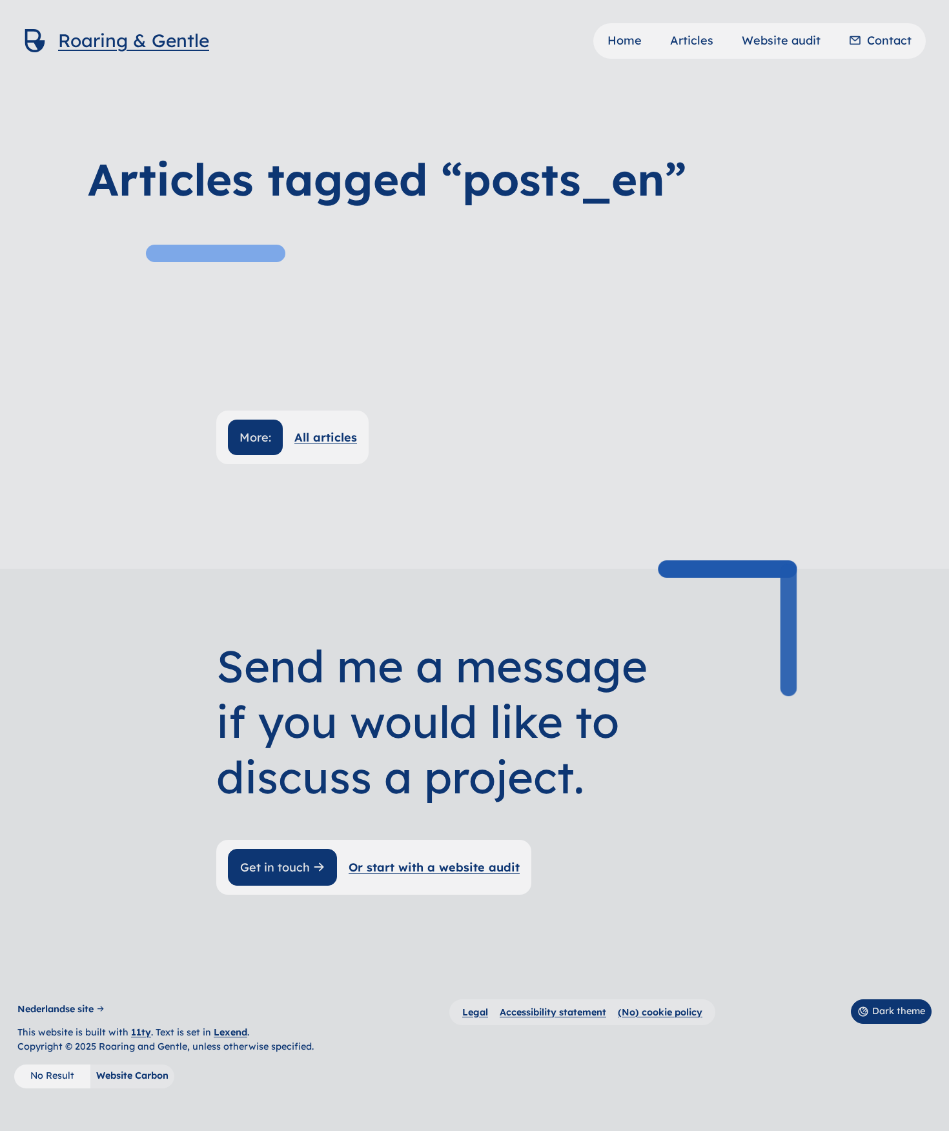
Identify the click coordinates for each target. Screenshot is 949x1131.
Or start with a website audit (434, 867)
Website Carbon (132, 1075)
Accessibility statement (553, 1012)
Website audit (781, 40)
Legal (475, 1012)
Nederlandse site (55, 1009)
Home (624, 40)
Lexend (230, 1032)
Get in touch (275, 867)
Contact (889, 40)
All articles (325, 437)
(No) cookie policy (660, 1012)
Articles (691, 40)
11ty (141, 1032)
